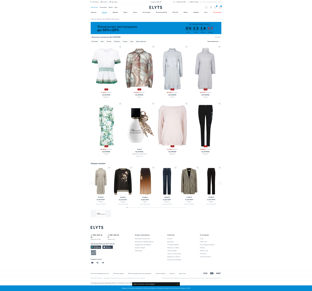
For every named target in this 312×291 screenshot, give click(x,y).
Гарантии (172, 273)
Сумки (135, 12)
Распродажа (217, 12)
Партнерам (138, 250)
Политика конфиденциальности (100, 273)
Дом (116, 7)
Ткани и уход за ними (174, 253)
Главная (93, 19)
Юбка (144, 201)
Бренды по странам (173, 256)
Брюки (211, 201)
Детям (111, 7)
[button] (91, 183)
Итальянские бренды (174, 259)
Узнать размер (172, 250)
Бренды (104, 12)
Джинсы (205, 154)
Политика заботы (205, 256)
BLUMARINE (107, 19)
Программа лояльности (142, 238)
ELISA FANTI (101, 199)
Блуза (139, 97)
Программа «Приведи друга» (144, 241)
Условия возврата (173, 244)
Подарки (196, 12)
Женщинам (94, 7)
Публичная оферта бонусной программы (139, 273)
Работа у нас (204, 250)
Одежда (115, 12)
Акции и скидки (140, 247)
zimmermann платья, (124, 283)
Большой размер (161, 12)
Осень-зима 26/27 (101, 204)
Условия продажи (160, 273)
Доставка (170, 241)
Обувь (125, 12)
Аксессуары (146, 12)
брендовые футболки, (111, 283)
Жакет (189, 201)
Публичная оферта (118, 273)
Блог (206, 12)
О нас (202, 238)
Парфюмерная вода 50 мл (139, 154)
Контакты (203, 253)
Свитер (123, 201)
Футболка (106, 97)
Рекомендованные (213, 41)
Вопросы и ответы (173, 247)
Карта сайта (182, 273)
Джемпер (172, 154)
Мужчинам (103, 7)
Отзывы (202, 247)
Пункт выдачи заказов (207, 244)
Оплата (169, 238)
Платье (172, 97)
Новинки (93, 12)
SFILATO (175, 12)
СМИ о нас (203, 241)
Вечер (186, 12)
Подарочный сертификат (143, 244)
